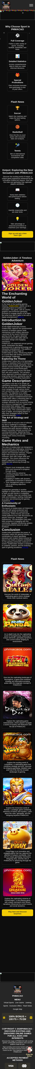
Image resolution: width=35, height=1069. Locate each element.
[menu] (31, 5)
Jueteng (28, 1003)
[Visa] (11, 1066)
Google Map (17, 1009)
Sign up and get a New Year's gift (18, 234)
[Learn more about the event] (17, 19)
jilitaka (18, 415)
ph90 (12, 501)
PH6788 (25, 547)
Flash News (27, 1006)
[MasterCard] (24, 1066)
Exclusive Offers (16, 1006)
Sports (5, 1006)
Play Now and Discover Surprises (17, 913)
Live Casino (19, 1003)
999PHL (21, 317)
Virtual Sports (9, 1003)
